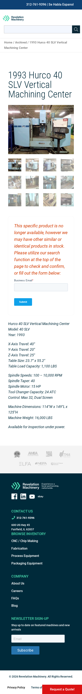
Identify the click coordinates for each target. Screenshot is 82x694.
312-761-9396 (36, 4)
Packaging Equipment (26, 563)
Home (8, 42)
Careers (17, 591)
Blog (14, 605)
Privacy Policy (16, 687)
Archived (21, 42)
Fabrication (19, 548)
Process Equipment (25, 556)
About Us (17, 583)
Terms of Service (41, 687)
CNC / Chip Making (24, 541)
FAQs (15, 598)
